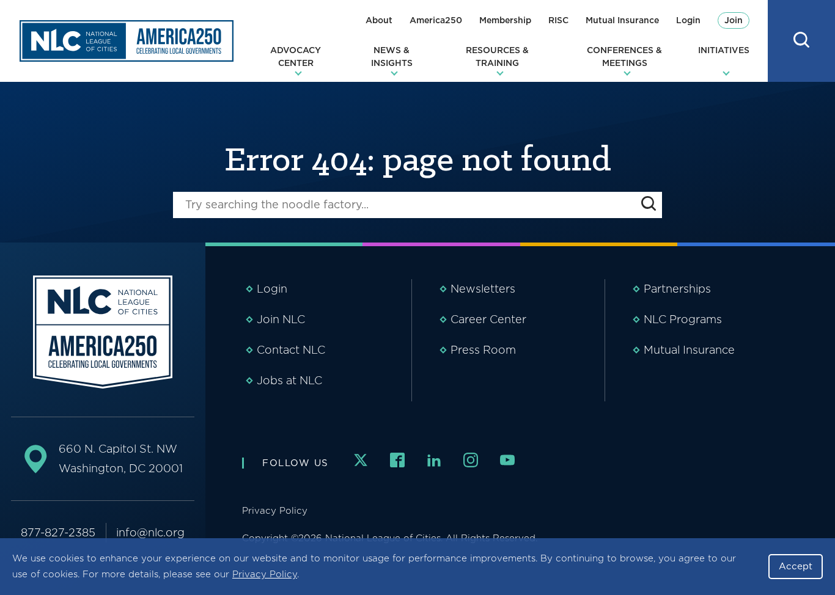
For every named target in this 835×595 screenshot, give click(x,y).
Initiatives (723, 50)
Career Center (488, 319)
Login (688, 20)
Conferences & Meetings (624, 56)
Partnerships (677, 288)
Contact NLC (291, 349)
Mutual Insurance (622, 20)
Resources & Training (497, 56)
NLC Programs (683, 319)
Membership (505, 20)
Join (733, 20)
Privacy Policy (264, 574)
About (379, 20)
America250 (436, 20)
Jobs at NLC (289, 380)
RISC (558, 20)
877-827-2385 (58, 532)
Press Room (483, 349)
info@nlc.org (150, 532)
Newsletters (483, 288)
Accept (795, 566)
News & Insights (392, 56)
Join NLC (281, 319)
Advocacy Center (295, 56)
